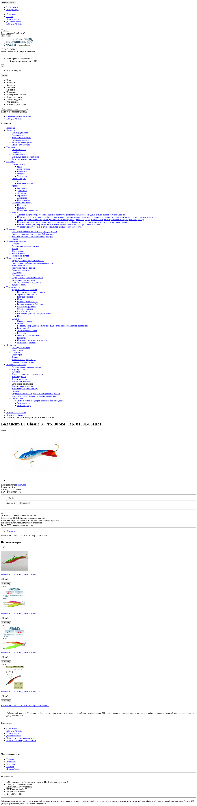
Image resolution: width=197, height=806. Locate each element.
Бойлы (15, 248)
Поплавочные (18, 154)
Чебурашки (22, 176)
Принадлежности (14, 258)
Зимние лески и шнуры (22, 386)
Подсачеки (17, 273)
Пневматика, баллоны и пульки (31, 292)
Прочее (20, 316)
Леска (20, 181)
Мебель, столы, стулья (27, 311)
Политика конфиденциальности (21, 740)
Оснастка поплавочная (27, 210)
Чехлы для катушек (20, 140)
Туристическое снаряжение (24, 289)
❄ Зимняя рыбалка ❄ (16, 364)
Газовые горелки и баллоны (30, 304)
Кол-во (9, 503)
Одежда (15, 318)
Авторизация (12, 9)
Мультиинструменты (26, 306)
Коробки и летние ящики (23, 268)
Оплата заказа (12, 19)
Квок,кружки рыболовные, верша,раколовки (32, 263)
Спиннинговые (19, 149)
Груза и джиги (18, 164)
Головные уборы (24, 328)
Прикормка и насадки (16, 241)
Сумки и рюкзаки (25, 309)
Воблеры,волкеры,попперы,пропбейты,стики (33, 234)
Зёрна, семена (18, 251)
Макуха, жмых (18, 253)
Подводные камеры (21, 347)
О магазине (11, 14)
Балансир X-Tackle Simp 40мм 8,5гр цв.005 (20, 652)
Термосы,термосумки (27, 294)
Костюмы (21, 333)
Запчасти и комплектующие (24, 159)
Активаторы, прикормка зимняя (26, 367)
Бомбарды (21, 207)
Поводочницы (18, 275)
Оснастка (10, 162)
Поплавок (21, 205)
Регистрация (12, 7)
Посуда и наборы (25, 297)
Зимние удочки (19, 376)
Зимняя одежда (24, 405)
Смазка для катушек (21, 145)
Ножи (20, 299)
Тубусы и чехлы (19, 285)
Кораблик (16, 152)
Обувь (20, 323)
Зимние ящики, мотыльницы (25, 389)
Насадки (16, 244)
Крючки (15, 186)
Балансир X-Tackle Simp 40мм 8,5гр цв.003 (20, 613)
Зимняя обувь (23, 403)
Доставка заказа (13, 21)
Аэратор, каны (18, 369)
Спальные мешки (25, 321)
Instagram (10, 764)
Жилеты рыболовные (27, 330)
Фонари (15, 357)
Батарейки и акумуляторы (24, 359)
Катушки (10, 130)
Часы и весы (17, 350)
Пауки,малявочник (20, 270)
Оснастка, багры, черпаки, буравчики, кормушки (34, 396)
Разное (15, 212)
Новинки (10, 128)
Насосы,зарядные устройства (25, 362)
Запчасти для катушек (22, 142)
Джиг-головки (23, 169)
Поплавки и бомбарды (22, 203)
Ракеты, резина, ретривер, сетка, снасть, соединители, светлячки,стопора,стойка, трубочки (59, 224)
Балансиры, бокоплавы (16, 415)
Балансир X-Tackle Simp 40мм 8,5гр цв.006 (20, 691)
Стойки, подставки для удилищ (26, 282)
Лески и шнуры (19, 178)
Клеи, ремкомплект (20, 265)
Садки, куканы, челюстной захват (27, 277)
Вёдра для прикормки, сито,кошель (28, 260)
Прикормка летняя (20, 256)
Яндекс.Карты (13, 769)
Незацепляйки (23, 200)
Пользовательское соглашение (20, 738)
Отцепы (21, 174)
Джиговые (22, 198)
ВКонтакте (11, 762)
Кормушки (22, 171)
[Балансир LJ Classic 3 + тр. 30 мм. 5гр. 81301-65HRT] (36, 480)
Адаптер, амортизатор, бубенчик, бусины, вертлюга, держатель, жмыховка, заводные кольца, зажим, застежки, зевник (71, 215)
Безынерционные (20, 133)
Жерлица (16, 372)
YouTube (10, 766)
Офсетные (22, 195)
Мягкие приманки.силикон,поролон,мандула (32, 236)
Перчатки (21, 338)
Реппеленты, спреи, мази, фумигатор (34, 314)
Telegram (10, 759)
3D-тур (9, 16)
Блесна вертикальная (21, 381)
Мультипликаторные (21, 137)
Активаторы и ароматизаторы (25, 246)
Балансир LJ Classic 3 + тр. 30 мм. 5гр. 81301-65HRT (25, 705)
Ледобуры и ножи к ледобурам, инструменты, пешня (36, 393)
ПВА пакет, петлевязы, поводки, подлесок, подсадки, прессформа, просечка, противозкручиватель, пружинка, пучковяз (72, 222)
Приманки (11, 229)
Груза (19, 166)
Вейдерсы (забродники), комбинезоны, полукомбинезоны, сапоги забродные (52, 326)
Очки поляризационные (28, 335)
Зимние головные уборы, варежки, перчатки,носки (40, 401)
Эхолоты (16, 352)
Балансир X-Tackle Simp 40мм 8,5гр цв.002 (20, 574)
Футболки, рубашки (26, 343)
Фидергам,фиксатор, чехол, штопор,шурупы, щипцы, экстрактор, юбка (49, 227)
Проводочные (18, 135)
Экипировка (17, 398)
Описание (11, 531)
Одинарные (22, 188)
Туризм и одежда (14, 287)
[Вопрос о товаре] (2, 513)
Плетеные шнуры (25, 183)
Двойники (22, 190)
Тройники (21, 193)
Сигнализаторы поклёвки (23, 280)
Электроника (12, 345)
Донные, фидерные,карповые (25, 157)
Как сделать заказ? (14, 24)
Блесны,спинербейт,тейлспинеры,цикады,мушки (34, 231)
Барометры (17, 355)
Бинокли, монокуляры (27, 301)
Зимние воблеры (19, 379)
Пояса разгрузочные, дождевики (32, 340)
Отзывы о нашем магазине (18, 116)
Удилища (10, 147)
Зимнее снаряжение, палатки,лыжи (28, 374)
